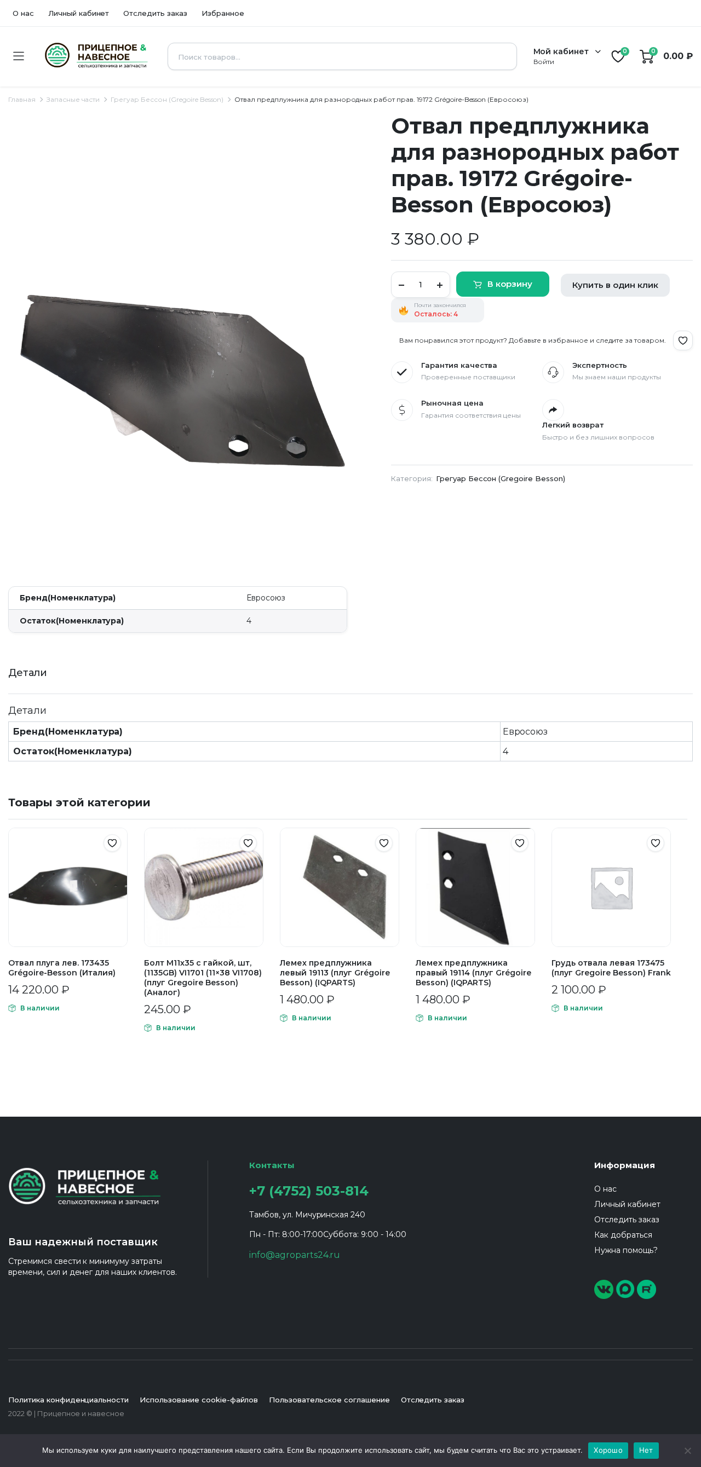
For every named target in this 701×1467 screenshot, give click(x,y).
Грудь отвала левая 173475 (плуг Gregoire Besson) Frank (611, 968)
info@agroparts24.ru (294, 1255)
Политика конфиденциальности (68, 1399)
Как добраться (623, 1235)
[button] (683, 340)
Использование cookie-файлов (199, 1399)
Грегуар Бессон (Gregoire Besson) (167, 99)
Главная (22, 99)
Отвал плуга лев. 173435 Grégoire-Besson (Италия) (62, 968)
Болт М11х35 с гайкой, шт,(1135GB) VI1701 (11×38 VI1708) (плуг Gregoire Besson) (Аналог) (203, 977)
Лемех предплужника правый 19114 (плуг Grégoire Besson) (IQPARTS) (473, 972)
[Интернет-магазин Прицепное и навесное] (95, 57)
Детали (27, 673)
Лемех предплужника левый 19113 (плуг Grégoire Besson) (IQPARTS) (335, 972)
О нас (23, 13)
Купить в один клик (615, 285)
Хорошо (608, 1450)
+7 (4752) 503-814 (309, 1191)
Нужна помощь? (626, 1250)
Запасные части (73, 99)
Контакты (272, 1165)
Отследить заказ (155, 13)
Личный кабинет (79, 13)
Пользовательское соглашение (329, 1399)
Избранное (223, 13)
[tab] (27, 673)
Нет (646, 1450)
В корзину (509, 284)
